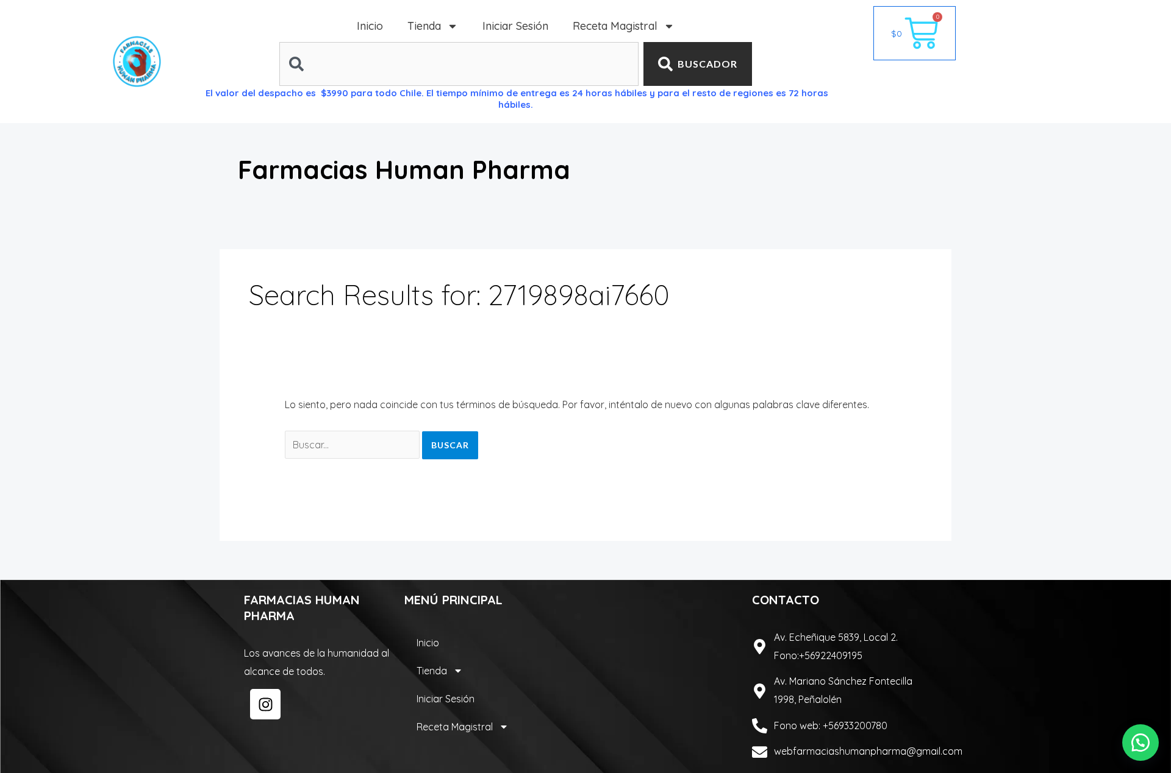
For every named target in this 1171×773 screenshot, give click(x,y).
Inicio (370, 26)
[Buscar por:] (353, 445)
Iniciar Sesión (515, 26)
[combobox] (459, 64)
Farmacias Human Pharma (404, 170)
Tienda (424, 26)
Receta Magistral (615, 26)
